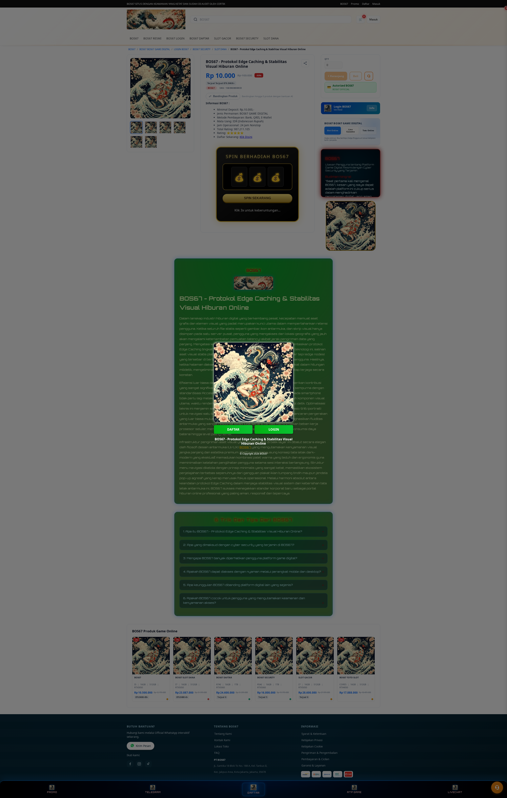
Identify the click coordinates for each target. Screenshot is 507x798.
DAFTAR (233, 429)
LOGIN (274, 429)
